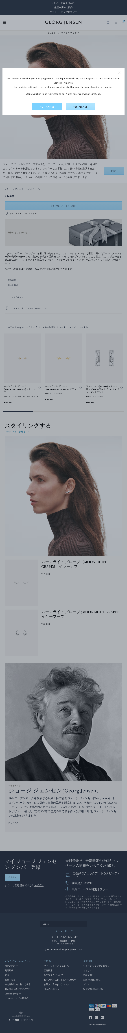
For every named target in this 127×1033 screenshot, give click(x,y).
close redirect (119, 72)
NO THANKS (47, 106)
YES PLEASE (80, 106)
